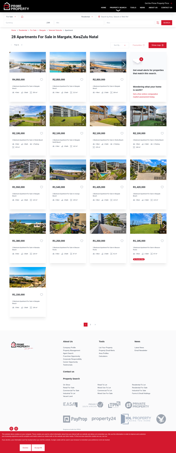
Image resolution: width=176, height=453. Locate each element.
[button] (43, 64)
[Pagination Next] (95, 325)
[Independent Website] (161, 419)
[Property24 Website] (104, 419)
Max (108, 23)
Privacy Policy (112, 436)
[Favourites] (41, 79)
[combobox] (110, 17)
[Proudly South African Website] (92, 405)
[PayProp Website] (75, 419)
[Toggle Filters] (157, 22)
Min (57, 23)
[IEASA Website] (70, 405)
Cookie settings (10, 448)
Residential (23, 30)
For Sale (33, 30)
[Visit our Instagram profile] (16, 429)
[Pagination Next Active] (22, 45)
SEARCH (166, 23)
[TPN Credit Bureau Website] (114, 405)
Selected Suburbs (55, 30)
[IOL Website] (136, 419)
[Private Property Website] (137, 405)
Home (13, 30)
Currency (9, 23)
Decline (25, 448)
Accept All (38, 448)
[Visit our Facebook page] (11, 429)
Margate (42, 30)
